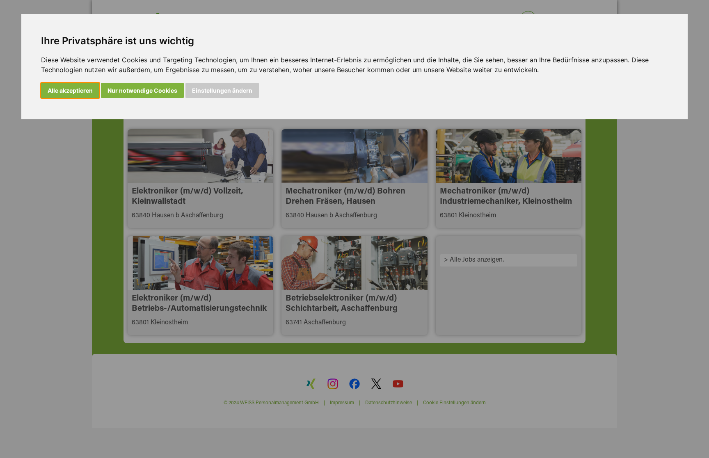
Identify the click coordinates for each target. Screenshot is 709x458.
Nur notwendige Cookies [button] (142, 90)
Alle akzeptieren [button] (70, 90)
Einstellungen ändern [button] (222, 90)
